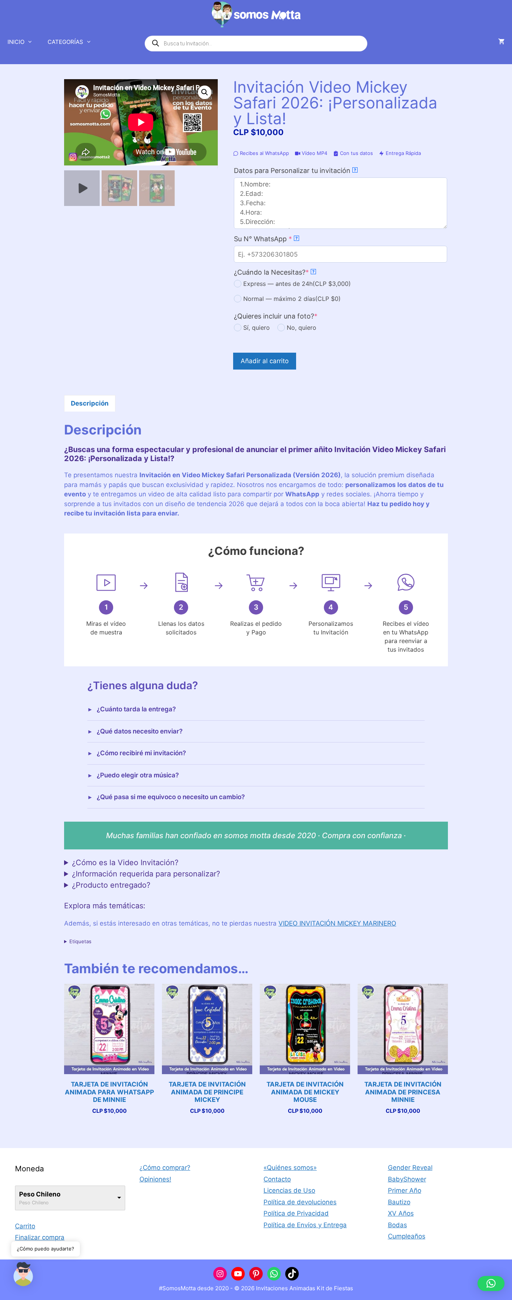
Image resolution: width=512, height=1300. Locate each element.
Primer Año (404, 1190)
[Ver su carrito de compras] (501, 42)
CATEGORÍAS (65, 41)
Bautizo (399, 1202)
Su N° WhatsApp (278, 239)
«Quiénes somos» (290, 1167)
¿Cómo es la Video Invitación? (125, 862)
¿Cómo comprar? (164, 1167)
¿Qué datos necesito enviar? (140, 731)
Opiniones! (155, 1179)
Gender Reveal (410, 1167)
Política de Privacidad (296, 1213)
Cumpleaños (406, 1236)
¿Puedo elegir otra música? (138, 775)
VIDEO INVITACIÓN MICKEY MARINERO (337, 923)
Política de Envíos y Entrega (305, 1225)
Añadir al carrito (265, 361)
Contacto (277, 1179)
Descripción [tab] (90, 403)
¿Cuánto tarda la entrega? (136, 709)
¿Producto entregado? (111, 885)
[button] (204, 92)
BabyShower (407, 1179)
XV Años (401, 1213)
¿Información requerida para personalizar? (146, 873)
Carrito (25, 1226)
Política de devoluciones (300, 1202)
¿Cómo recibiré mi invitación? (141, 753)
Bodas (397, 1225)
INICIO (15, 41)
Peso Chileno (39, 1194)
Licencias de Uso (289, 1190)
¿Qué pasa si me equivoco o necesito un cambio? (171, 797)
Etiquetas (80, 941)
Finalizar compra (39, 1237)
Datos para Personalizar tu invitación (295, 170)
